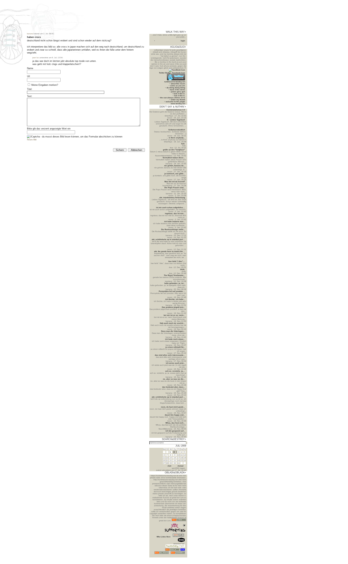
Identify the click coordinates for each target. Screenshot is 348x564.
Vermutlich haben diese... (174, 158)
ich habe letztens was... (174, 221)
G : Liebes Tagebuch (176, 120)
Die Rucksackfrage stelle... (173, 229)
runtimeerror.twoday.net (174, 82)
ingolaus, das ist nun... (175, 213)
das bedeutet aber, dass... (173, 387)
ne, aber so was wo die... (174, 379)
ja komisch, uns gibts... (174, 174)
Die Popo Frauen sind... (174, 188)
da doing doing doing (176, 88)
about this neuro (178, 84)
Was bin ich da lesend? (174, 182)
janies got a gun (178, 92)
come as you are (177, 86)
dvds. (182, 269)
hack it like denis (177, 90)
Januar (180, 466)
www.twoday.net (178, 104)
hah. (183, 144)
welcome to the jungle (175, 102)
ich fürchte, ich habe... (175, 299)
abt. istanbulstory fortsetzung (172, 198)
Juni (169, 466)
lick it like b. (179, 96)
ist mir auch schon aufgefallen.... (170, 207)
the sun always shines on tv (172, 98)
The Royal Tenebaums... (174, 275)
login (183, 41)
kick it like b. (179, 94)
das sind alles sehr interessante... (170, 355)
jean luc (35, 58)
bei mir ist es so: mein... (174, 315)
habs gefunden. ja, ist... (174, 283)
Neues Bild (31, 140)
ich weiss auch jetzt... (175, 363)
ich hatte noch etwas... (175, 339)
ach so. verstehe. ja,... (175, 371)
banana (30, 34)
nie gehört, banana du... (174, 166)
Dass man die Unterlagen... (173, 331)
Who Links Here (164, 537)
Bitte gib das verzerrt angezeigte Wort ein (49, 128)
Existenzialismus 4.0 (176, 110)
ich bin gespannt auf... (175, 431)
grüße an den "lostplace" (174, 150)
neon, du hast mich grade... (173, 407)
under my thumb (178, 100)
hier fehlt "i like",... (176, 261)
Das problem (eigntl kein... (173, 307)
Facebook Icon (178, 73)
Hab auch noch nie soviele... (172, 323)
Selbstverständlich (176, 130)
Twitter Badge (165, 73)
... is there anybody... (176, 138)
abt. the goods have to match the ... (169, 251)
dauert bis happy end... (175, 415)
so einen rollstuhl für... (175, 347)
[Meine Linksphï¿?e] (178, 556)
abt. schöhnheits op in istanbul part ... (168, 239)
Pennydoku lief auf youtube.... (172, 291)
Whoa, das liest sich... (175, 423)
